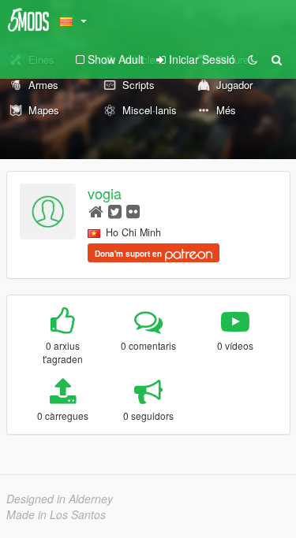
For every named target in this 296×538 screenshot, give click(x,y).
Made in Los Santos (56, 514)
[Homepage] (96, 210)
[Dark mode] (253, 59)
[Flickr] (133, 210)
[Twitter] (114, 210)
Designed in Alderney (59, 498)
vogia (105, 193)
